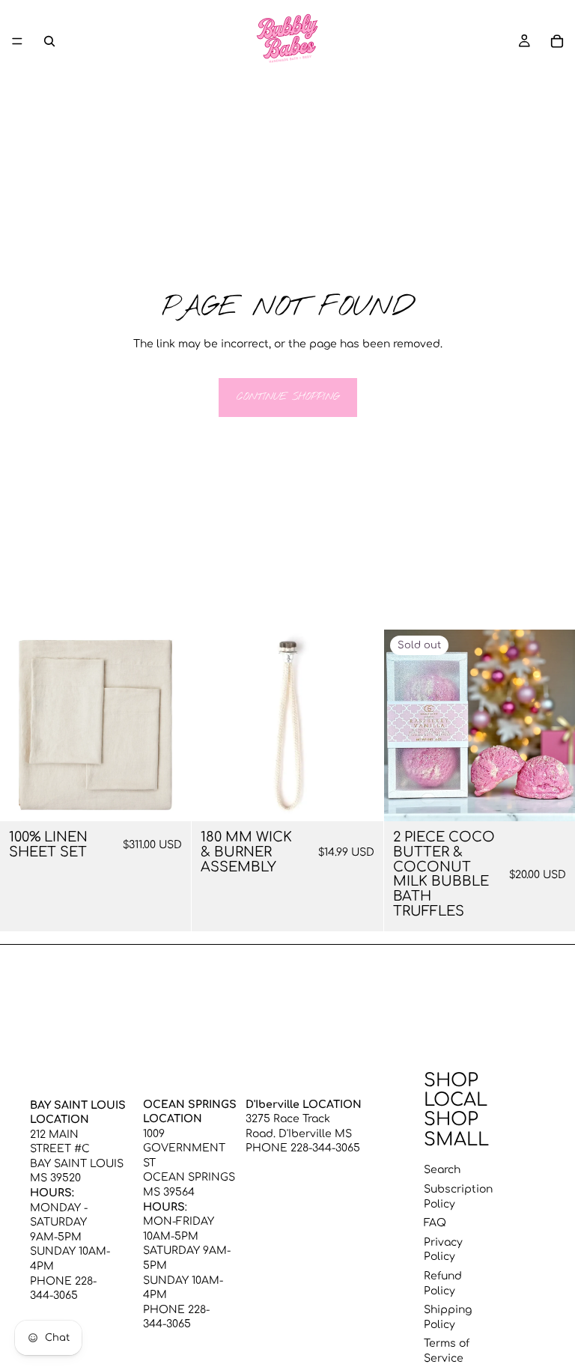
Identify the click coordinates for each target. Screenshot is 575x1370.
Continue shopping (288, 397)
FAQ (435, 1223)
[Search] (49, 41)
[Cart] (557, 41)
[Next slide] (168, 725)
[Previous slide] (22, 725)
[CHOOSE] (168, 798)
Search (442, 1169)
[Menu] (17, 41)
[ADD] (360, 798)
